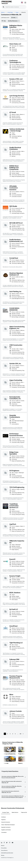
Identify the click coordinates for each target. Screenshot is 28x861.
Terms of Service (4, 850)
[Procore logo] (7, 1)
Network (5, 3)
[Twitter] (6, 842)
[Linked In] (1, 842)
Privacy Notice (4, 847)
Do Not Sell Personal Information (7, 852)
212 (20, 733)
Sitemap (2, 855)
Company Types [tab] (5, 812)
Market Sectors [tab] (15, 812)
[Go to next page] (23, 734)
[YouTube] (12, 842)
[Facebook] (4, 842)
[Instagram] (9, 842)
